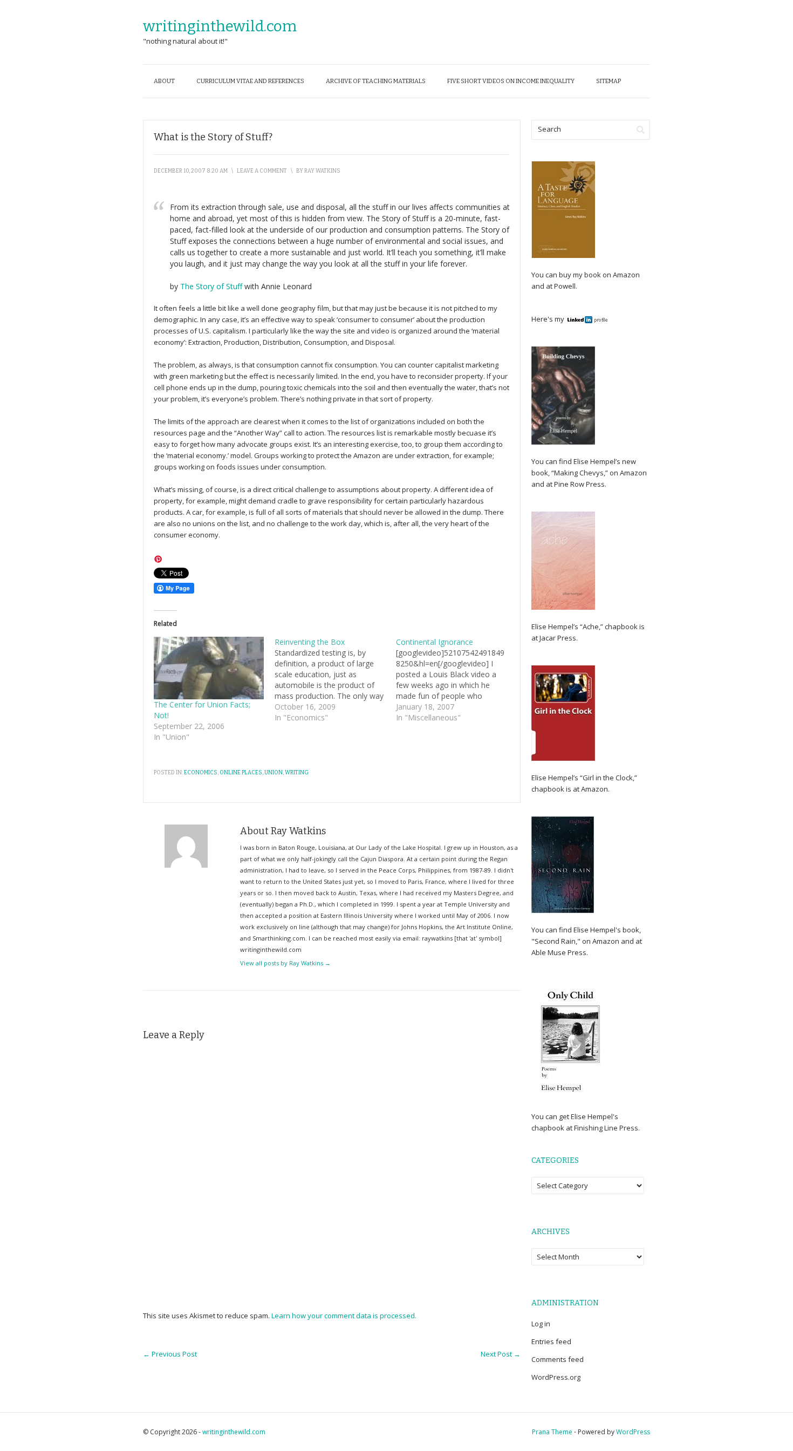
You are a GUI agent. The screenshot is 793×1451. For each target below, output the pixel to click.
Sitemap (608, 81)
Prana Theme (552, 1431)
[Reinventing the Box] (335, 680)
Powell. (565, 286)
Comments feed (557, 1359)
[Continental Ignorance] (456, 680)
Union (273, 772)
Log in (540, 1324)
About (164, 81)
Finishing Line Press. (606, 1128)
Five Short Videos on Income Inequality (511, 81)
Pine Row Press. (580, 484)
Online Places (241, 772)
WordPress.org (555, 1377)
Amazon (625, 275)
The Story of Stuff (211, 286)
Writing (297, 772)
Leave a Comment (262, 171)
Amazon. (595, 789)
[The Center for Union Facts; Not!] (209, 668)
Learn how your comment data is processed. (343, 1315)
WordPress (633, 1431)
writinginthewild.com (220, 26)
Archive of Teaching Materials (376, 81)
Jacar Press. (558, 638)
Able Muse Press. (559, 952)
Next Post (501, 1354)
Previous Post (170, 1354)
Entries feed (551, 1341)
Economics (200, 772)
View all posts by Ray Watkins (285, 963)
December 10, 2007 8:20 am (191, 171)
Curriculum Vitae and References (250, 81)
